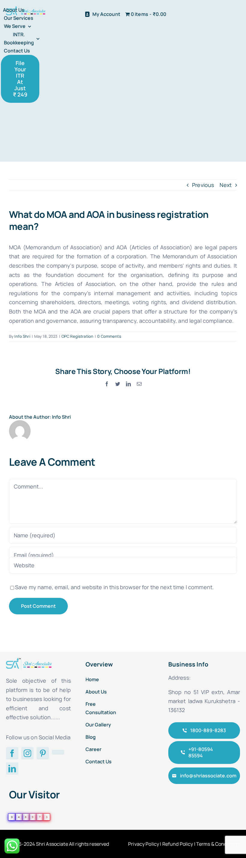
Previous (203, 185)
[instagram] (27, 753)
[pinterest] (43, 753)
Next (226, 185)
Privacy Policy (143, 844)
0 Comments (109, 336)
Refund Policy (177, 844)
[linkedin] (12, 768)
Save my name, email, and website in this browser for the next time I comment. (114, 587)
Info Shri (22, 336)
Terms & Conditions (218, 844)
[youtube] (58, 752)
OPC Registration (77, 336)
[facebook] (12, 753)
